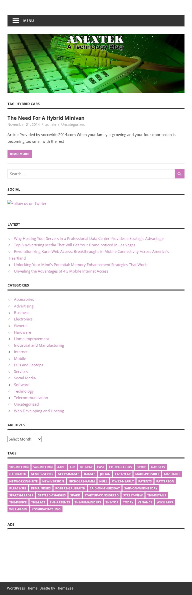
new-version (53, 481)
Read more (19, 153)
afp (72, 467)
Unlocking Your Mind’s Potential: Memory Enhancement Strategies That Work (80, 264)
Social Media (25, 377)
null (103, 481)
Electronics (23, 318)
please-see (17, 488)
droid (141, 467)
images (90, 474)
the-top (112, 502)
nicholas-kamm (81, 481)
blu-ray (86, 467)
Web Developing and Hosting (39, 410)
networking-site (23, 481)
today (128, 502)
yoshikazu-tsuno (46, 509)
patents (145, 481)
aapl (61, 467)
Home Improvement (31, 338)
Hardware (22, 332)
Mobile (20, 358)
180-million (19, 467)
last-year (123, 474)
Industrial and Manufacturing (39, 345)
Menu (28, 20)
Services (21, 371)
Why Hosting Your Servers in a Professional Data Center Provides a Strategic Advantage (89, 238)
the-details (156, 495)
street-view (133, 495)
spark (75, 495)
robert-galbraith (70, 488)
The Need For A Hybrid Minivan (46, 118)
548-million (43, 467)
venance (145, 502)
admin (50, 124)
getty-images (69, 474)
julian (105, 474)
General (21, 325)
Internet (21, 351)
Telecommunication (31, 397)
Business (21, 312)
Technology (24, 391)
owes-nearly (123, 481)
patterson (165, 481)
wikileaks (165, 502)
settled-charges (52, 495)
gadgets (158, 467)
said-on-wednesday (140, 488)
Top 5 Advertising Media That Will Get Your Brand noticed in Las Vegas (74, 244)
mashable (172, 474)
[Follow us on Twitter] (27, 203)
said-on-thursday (105, 488)
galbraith (17, 474)
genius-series (42, 474)
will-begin (18, 509)
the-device (18, 502)
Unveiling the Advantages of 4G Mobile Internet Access (61, 271)
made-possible (147, 474)
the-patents (60, 502)
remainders (41, 488)
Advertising (24, 305)
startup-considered (101, 495)
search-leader (21, 495)
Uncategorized (26, 404)
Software (21, 384)
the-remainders (87, 502)
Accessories (24, 299)
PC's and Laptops (28, 364)
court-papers (120, 467)
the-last (38, 502)
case (100, 467)
